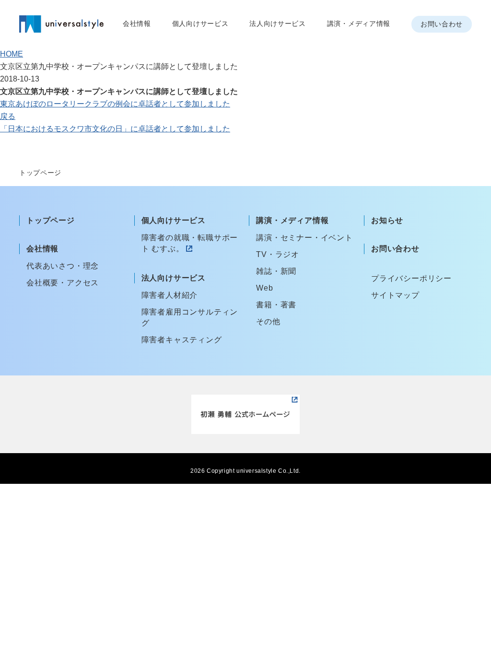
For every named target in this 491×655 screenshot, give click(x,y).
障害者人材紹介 (169, 295)
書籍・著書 (276, 305)
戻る (7, 116)
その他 (268, 321)
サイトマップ (395, 295)
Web (264, 288)
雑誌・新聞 (276, 271)
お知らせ (387, 220)
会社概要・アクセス (62, 283)
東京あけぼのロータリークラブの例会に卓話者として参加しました (115, 104)
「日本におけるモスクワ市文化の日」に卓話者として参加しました (115, 129)
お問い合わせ (442, 24)
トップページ (50, 220)
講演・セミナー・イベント (304, 238)
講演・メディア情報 (358, 23)
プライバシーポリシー (411, 278)
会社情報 (137, 23)
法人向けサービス (277, 23)
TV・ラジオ (277, 254)
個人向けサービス (200, 23)
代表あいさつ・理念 (62, 266)
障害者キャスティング (181, 340)
